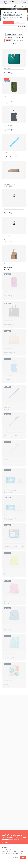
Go (8, 22)
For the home (8, 40)
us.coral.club (11, 18)
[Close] (2, 2)
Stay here (19, 22)
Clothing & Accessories (11, 34)
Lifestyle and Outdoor (18, 40)
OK (23, 857)
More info (15, 857)
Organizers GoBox (8, 37)
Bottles (20, 34)
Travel (14, 43)
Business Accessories (19, 37)
